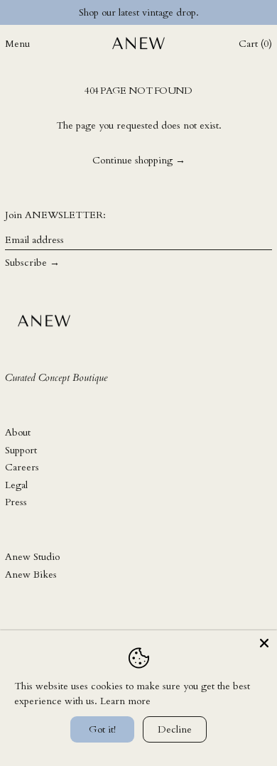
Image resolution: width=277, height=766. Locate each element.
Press (16, 502)
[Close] (264, 643)
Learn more (125, 701)
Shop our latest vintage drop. (139, 12)
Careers (22, 467)
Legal (16, 485)
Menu (17, 43)
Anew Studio (32, 556)
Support (21, 450)
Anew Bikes (31, 574)
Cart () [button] (255, 43)
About (18, 432)
